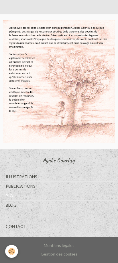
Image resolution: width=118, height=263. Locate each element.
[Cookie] (11, 251)
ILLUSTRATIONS (21, 176)
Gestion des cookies (59, 254)
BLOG (11, 205)
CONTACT (16, 226)
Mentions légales (59, 245)
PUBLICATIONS (21, 186)
